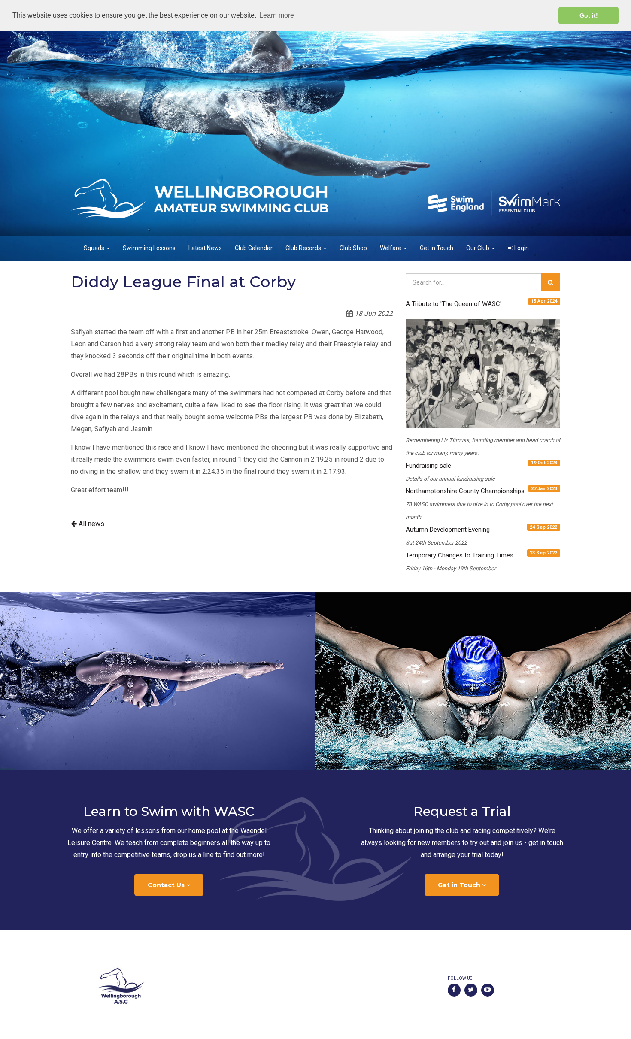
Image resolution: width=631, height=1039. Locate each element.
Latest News (205, 248)
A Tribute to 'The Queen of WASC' (453, 304)
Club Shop (353, 248)
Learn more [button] (276, 15)
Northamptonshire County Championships (465, 491)
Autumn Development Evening (448, 529)
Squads (95, 248)
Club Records (303, 248)
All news (90, 524)
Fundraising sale (428, 466)
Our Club (478, 248)
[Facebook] (454, 990)
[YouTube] (487, 990)
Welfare (391, 248)
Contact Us (167, 885)
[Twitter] (470, 990)
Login (521, 248)
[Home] (190, 986)
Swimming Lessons (149, 248)
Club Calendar (254, 248)
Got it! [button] (588, 15)
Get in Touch (436, 248)
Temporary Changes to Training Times (459, 555)
